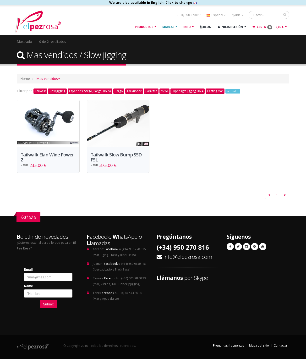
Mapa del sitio (259, 345)
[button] (48, 78)
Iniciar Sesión (231, 27)
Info (187, 27)
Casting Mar (215, 91)
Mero (164, 91)
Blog (206, 27)
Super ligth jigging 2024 (187, 91)
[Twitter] (238, 246)
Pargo (119, 91)
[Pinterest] (254, 246)
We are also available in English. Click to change (151, 2)
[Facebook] (230, 246)
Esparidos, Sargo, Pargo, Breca (90, 91)
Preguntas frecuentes (228, 345)
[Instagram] (246, 246)
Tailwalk (40, 91)
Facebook (111, 249)
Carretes (151, 91)
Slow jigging (57, 91)
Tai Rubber (134, 91)
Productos (144, 27)
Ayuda (236, 15)
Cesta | (270, 27)
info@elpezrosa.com (188, 256)
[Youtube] (262, 246)
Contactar (280, 345)
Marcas (168, 27)
